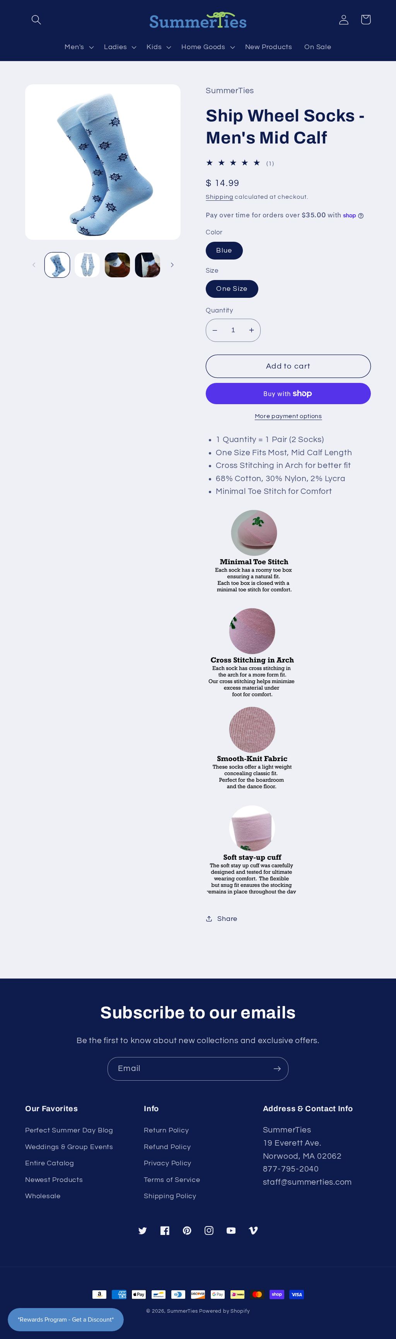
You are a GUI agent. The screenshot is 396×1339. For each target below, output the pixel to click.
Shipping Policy (170, 1196)
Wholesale (43, 1196)
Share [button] (227, 918)
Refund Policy (167, 1147)
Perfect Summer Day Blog (69, 1130)
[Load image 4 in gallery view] (147, 265)
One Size (232, 288)
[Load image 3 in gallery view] (117, 265)
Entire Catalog (49, 1163)
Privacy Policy (167, 1163)
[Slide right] (172, 264)
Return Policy (166, 1130)
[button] (36, 20)
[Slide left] (33, 264)
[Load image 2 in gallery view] (87, 265)
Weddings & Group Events (69, 1147)
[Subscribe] (277, 1069)
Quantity (219, 310)
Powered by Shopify (224, 1311)
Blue (224, 250)
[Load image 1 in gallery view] (57, 265)
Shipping (219, 197)
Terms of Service (172, 1180)
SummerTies (182, 1311)
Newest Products (54, 1180)
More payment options (288, 416)
